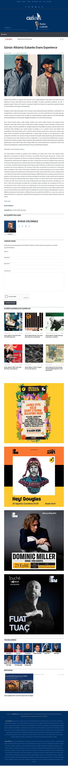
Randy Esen (13, 757)
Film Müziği (38, 725)
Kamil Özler (58, 750)
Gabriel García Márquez (33, 748)
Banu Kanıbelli (11, 743)
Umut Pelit (45, 759)
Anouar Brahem (28, 741)
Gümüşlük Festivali (43, 727)
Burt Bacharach (39, 743)
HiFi (44, 1)
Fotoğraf (61, 725)
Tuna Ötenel (40, 759)
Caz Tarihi (55, 723)
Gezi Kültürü (23, 727)
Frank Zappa (16, 748)
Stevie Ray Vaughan (56, 757)
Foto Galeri (48, 1)
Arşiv (18, 723)
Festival (26, 725)
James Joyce (18, 750)
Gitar (28, 727)
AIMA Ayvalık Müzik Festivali (35, 721)
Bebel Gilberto (17, 743)
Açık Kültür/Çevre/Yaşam (24, 721)
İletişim (29, 1)
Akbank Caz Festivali (45, 721)
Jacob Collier (7, 750)
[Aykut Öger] (56, 647)
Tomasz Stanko (22, 759)
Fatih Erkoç (11, 748)
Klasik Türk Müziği (30, 732)
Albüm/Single (59, 721)
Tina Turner (16, 759)
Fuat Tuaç (26, 748)
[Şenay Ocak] (46, 647)
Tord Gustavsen (34, 759)
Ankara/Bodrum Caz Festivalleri (10, 723)
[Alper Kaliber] (8, 647)
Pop (45, 734)
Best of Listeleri (27, 723)
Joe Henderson (28, 750)
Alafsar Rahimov (21, 741)
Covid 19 (62, 723)
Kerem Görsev (23, 752)
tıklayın (22, 149)
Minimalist (20, 734)
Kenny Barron (11, 752)
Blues (40, 1)
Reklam (24, 1)
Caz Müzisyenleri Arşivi (48, 723)
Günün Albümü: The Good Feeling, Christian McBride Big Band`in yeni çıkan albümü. (54, 369)
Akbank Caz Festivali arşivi (21, 39)
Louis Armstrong (41, 752)
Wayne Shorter (58, 759)
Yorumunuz (7, 271)
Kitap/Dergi (18, 732)
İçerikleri (10, 234)
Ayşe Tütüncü (58, 741)
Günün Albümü (23, 53)
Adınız (6, 251)
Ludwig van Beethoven (49, 752)
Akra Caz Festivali (53, 721)
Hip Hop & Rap (23, 730)
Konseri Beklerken (41, 732)
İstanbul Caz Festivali (40, 730)
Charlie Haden (55, 743)
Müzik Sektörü (25, 734)
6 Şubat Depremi (16, 721)
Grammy (37, 727)
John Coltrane (34, 750)
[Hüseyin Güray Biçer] (37, 647)
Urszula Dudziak (51, 759)
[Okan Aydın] (8, 659)
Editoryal (10, 725)
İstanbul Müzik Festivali (48, 730)
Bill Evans (22, 743)
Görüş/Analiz (32, 727)
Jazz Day (14, 732)
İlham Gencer (53, 748)
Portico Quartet (7, 757)
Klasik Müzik (35, 1)
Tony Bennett (28, 759)
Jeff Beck (23, 750)
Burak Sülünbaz (7, 53)
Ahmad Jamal (14, 741)
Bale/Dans (21, 723)
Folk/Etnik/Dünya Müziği (54, 725)
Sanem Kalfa (18, 757)
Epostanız (7, 263)
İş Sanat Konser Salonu (31, 730)
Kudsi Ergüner (29, 752)
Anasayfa (19, 1)
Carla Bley (44, 743)
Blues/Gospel (33, 723)
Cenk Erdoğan (49, 743)
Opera (42, 734)
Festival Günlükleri (31, 725)
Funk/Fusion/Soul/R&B (8, 727)
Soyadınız (7, 257)
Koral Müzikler (56, 732)
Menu (5, 34)
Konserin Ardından (49, 732)
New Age (30, 734)
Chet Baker (61, 743)
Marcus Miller (57, 752)
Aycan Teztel (47, 741)
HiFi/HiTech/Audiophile (15, 730)
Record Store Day (59, 734)
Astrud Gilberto (41, 741)
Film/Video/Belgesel (45, 725)
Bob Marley (33, 743)
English (18, 53)
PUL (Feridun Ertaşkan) (51, 734)
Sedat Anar (37, 757)
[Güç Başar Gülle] (27, 659)
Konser (36, 732)
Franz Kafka (21, 748)
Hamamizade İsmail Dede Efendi (44, 748)
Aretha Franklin (34, 741)
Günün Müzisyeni (57, 727)
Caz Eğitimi (41, 723)
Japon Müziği (9, 732)
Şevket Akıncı (49, 757)
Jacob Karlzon (12, 750)
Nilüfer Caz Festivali (37, 734)
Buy (9, 201)
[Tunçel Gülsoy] (27, 647)
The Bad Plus (11, 759)
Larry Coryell (35, 752)
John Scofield (40, 750)
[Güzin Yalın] (18, 647)
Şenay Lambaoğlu (43, 757)
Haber (9, 730)
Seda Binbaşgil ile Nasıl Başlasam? (27, 757)
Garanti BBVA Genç (17, 727)
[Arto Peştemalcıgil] (18, 659)
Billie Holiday (27, 743)
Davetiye (6, 725)
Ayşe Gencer (53, 741)
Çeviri (58, 723)
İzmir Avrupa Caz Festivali (59, 730)
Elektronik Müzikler (16, 725)
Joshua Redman (47, 750)
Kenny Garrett (17, 752)
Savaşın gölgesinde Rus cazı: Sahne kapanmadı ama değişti (18, 695)
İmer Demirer (59, 748)
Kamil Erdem (53, 750)
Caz (37, 723)
